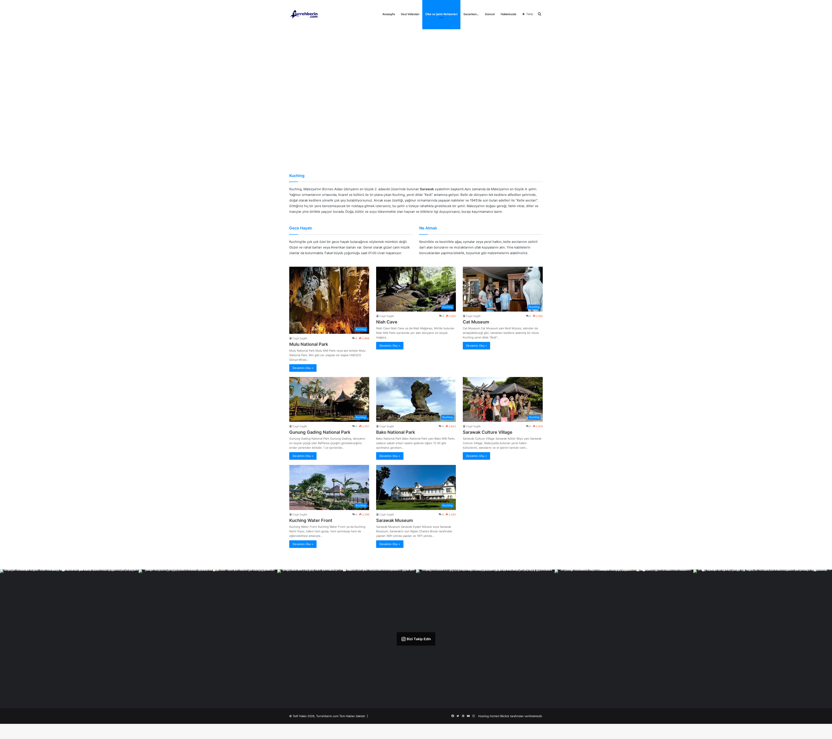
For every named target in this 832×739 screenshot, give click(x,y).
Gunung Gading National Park (319, 432)
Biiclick (504, 716)
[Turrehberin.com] (304, 14)
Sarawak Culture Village (487, 432)
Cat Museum (476, 322)
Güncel (490, 14)
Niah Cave (386, 322)
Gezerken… (471, 14)
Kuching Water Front (310, 520)
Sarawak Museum (394, 520)
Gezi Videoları (410, 14)
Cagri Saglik (299, 338)
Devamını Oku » (302, 368)
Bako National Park (395, 432)
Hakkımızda (508, 14)
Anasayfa (388, 14)
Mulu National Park (308, 344)
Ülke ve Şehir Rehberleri (441, 14)
